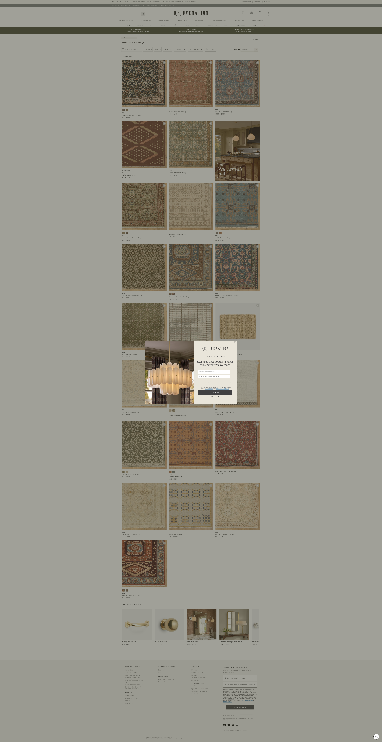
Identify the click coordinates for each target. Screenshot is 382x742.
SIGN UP (215, 392)
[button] (376, 737)
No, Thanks (215, 396)
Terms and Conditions (222, 388)
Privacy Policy (209, 388)
